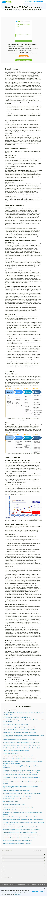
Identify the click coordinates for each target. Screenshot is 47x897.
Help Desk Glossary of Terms (10, 801)
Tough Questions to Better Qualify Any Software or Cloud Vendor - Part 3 (21, 747)
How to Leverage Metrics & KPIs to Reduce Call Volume (17, 717)
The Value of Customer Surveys (11, 753)
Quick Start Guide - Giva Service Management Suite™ (16, 798)
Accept (35, 891)
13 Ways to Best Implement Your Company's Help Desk (17, 843)
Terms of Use (12, 884)
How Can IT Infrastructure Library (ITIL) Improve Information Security (20, 826)
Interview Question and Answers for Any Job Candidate (17, 796)
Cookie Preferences (21, 884)
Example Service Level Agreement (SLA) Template (15, 724)
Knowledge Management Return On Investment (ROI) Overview (19, 739)
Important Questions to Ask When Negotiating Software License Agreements (23, 819)
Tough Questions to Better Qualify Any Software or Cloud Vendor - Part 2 (21, 745)
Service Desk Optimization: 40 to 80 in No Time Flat (16, 750)
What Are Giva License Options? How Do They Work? (16, 790)
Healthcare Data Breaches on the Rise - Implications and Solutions (20, 832)
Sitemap (28, 884)
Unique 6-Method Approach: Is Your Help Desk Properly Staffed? (19, 732)
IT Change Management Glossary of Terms (13, 804)
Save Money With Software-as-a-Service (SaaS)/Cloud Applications (20, 774)
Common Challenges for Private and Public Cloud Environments (19, 837)
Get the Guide (23, 56)
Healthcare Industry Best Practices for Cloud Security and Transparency (21, 829)
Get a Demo (29, 1)
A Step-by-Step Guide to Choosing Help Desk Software (17, 840)
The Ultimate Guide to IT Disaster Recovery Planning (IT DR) (18, 807)
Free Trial (38, 1)
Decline (41, 891)
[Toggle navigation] (44, 2)
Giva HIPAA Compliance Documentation (13, 809)
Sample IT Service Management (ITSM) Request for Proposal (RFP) (19, 727)
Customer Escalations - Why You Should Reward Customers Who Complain (22, 835)
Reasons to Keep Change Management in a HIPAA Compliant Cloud (20, 817)
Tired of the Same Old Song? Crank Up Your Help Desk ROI (18, 756)
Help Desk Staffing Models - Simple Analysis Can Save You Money (19, 729)
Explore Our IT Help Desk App (23, 60)
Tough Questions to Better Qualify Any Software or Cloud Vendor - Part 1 (21, 742)
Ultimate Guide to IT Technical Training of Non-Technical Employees (20, 758)
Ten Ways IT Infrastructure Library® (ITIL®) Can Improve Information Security (22, 793)
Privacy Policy (5, 884)
